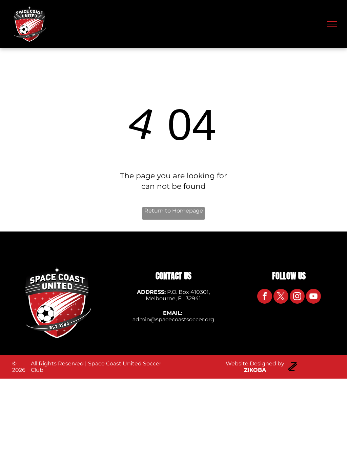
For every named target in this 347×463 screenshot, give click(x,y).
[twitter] (280, 297)
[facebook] (264, 297)
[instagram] (297, 297)
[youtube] (313, 297)
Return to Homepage (173, 210)
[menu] (332, 24)
